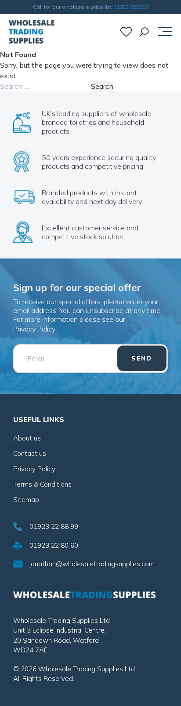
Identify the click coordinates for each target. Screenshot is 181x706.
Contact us (29, 453)
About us (27, 438)
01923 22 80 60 (53, 545)
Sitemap (26, 499)
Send (141, 358)
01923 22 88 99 (53, 526)
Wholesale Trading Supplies (31, 32)
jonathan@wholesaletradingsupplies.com (92, 564)
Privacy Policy (34, 328)
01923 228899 (130, 7)
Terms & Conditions (42, 484)
